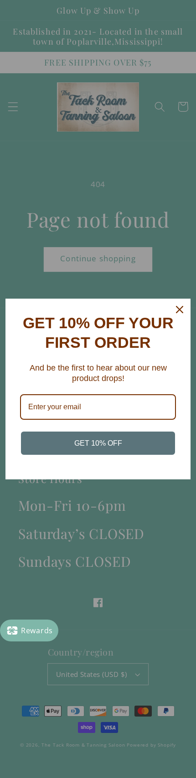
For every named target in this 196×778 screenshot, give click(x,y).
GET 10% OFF (98, 443)
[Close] (180, 309)
